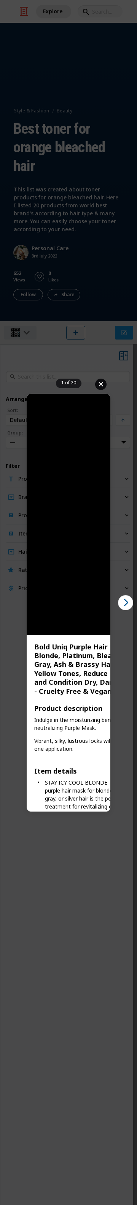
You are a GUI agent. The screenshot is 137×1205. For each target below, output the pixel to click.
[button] (125, 602)
